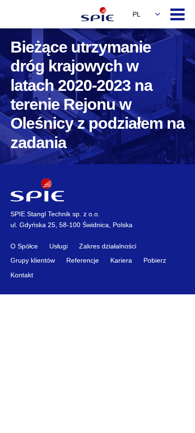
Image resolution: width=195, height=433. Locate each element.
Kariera (121, 260)
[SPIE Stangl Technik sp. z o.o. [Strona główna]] (97, 14)
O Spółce (24, 246)
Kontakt (21, 275)
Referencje (82, 260)
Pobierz (154, 260)
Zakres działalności (107, 246)
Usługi (58, 246)
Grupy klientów (32, 260)
